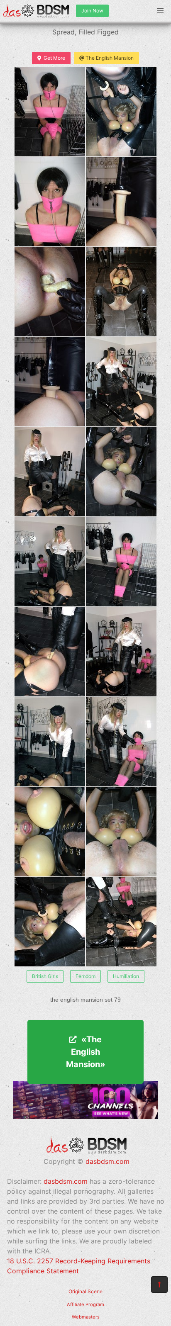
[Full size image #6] (50, 381)
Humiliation (126, 976)
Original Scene (85, 1291)
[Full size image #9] (121, 471)
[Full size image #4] (50, 291)
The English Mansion (110, 58)
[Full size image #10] (50, 561)
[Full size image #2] (50, 201)
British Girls (45, 976)
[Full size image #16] (50, 831)
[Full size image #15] (121, 741)
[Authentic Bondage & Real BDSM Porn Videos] (85, 1116)
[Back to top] (159, 1284)
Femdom (85, 976)
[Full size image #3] (121, 201)
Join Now (92, 10)
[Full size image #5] (121, 291)
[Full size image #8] (50, 471)
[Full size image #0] (50, 111)
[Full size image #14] (50, 741)
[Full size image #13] (121, 651)
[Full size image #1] (121, 111)
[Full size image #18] (50, 921)
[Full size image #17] (121, 831)
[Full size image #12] (50, 651)
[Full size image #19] (121, 921)
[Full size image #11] (121, 561)
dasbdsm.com (107, 1161)
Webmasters (86, 1317)
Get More (54, 58)
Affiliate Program (85, 1304)
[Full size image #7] (121, 381)
